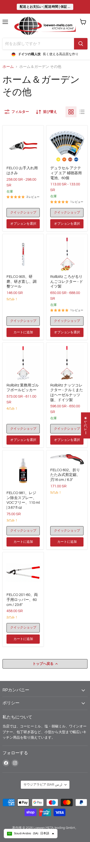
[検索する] (81, 43)
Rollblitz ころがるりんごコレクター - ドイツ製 (66, 281)
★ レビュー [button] (86, 425)
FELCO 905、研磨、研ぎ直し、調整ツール (21, 281)
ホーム (8, 67)
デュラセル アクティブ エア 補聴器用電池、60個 (66, 173)
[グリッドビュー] (71, 111)
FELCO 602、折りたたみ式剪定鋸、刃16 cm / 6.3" (65, 475)
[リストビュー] (82, 111)
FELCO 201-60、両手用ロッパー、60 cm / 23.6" (22, 599)
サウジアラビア (43, 784)
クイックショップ (23, 212)
